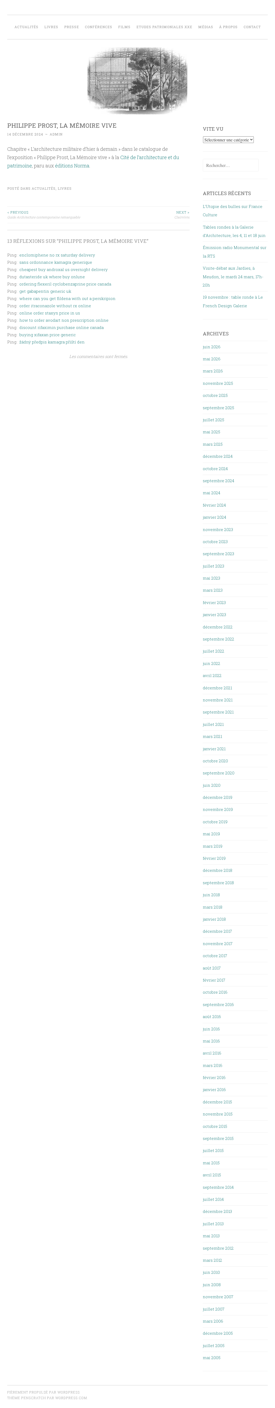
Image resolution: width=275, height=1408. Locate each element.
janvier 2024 (214, 517)
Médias (205, 27)
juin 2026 (211, 346)
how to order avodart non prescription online (63, 320)
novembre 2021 (218, 700)
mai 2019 (211, 833)
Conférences (98, 27)
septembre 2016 (218, 1004)
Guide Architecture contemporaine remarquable (43, 214)
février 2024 (214, 505)
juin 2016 (211, 1029)
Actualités (26, 27)
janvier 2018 (214, 919)
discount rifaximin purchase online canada (61, 327)
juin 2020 (211, 785)
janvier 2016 (214, 1089)
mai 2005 (211, 1357)
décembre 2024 (218, 456)
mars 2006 (213, 1321)
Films (124, 27)
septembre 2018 (218, 882)
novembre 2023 (218, 529)
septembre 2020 (218, 773)
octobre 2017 (215, 955)
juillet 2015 (213, 1150)
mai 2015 (211, 1162)
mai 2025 (211, 431)
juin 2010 (211, 1272)
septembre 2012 (218, 1248)
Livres (51, 27)
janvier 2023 (214, 614)
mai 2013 (211, 1235)
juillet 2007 (214, 1309)
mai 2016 (211, 1041)
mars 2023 (213, 590)
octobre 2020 (215, 760)
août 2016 (212, 1016)
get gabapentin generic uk (45, 291)
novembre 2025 (218, 383)
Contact (252, 27)
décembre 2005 (218, 1333)
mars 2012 (212, 1260)
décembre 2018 (217, 870)
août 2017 (212, 968)
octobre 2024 (215, 468)
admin (56, 134)
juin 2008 (212, 1284)
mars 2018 (212, 907)
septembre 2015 (218, 1138)
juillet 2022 (213, 651)
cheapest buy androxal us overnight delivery (63, 269)
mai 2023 (211, 578)
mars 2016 (212, 1065)
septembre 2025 (218, 407)
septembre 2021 (218, 712)
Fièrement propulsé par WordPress (43, 1392)
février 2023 (214, 602)
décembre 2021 (217, 687)
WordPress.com (71, 1398)
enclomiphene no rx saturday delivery (57, 255)
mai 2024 (211, 492)
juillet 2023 (213, 566)
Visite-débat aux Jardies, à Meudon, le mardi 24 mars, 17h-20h (233, 276)
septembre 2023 (218, 553)
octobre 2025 (215, 395)
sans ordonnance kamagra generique (55, 262)
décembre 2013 (217, 1211)
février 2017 (214, 980)
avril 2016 (212, 1053)
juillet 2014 (213, 1199)
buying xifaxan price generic (47, 334)
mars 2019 (212, 846)
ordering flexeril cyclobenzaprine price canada (65, 284)
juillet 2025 (213, 419)
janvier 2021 (214, 748)
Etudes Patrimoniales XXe (164, 27)
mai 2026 (211, 358)
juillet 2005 (214, 1345)
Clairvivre (182, 214)
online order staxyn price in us (49, 313)
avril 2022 (212, 675)
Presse (71, 27)
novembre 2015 (218, 1114)
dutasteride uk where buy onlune (52, 276)
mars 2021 (212, 736)
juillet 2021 (213, 724)
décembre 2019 (217, 797)
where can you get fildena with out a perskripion (67, 298)
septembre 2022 (218, 639)
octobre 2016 (215, 992)
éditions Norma (72, 165)
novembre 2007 (218, 1296)
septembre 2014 (218, 1187)
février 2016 (214, 1077)
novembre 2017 (218, 943)
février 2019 (214, 858)
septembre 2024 (218, 480)
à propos (228, 27)
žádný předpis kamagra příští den (52, 342)
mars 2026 (213, 371)
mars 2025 (213, 444)
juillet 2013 (213, 1223)
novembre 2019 (218, 809)
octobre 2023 (215, 541)
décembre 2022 (218, 627)
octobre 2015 (215, 1126)
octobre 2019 (215, 821)
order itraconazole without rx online (55, 305)
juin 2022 (211, 663)
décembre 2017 (217, 931)
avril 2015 (212, 1174)
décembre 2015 (217, 1102)
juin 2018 (211, 894)
